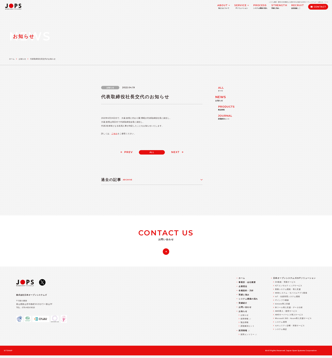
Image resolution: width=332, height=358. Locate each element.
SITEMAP (7, 350)
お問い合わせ (245, 307)
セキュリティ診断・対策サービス (290, 326)
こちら (114, 133)
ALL (152, 152)
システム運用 (281, 322)
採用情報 (245, 319)
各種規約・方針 (246, 290)
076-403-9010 (28, 307)
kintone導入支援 (282, 304)
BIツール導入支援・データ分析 (289, 307)
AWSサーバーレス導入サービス (289, 315)
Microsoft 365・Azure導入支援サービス (293, 318)
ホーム (12, 59)
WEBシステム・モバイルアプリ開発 (291, 293)
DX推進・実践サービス (285, 282)
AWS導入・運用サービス (286, 311)
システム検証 (281, 329)
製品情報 (244, 322)
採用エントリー (248, 334)
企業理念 (243, 286)
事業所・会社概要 (247, 282)
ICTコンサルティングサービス (288, 286)
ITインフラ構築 (282, 300)
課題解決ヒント (247, 326)
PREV (128, 152)
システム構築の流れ (248, 299)
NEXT (175, 152)
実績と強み (244, 295)
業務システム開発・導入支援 (288, 289)
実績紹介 (243, 303)
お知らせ (22, 59)
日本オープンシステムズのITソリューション (294, 278)
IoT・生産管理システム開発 (287, 296)
